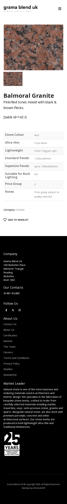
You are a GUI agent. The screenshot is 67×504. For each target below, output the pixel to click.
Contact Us (9, 324)
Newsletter (10, 374)
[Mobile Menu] (61, 9)
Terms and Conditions (16, 358)
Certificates (10, 335)
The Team (9, 346)
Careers (8, 352)
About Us (8, 329)
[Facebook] (6, 310)
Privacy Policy (11, 363)
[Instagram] (20, 310)
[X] (13, 310)
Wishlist (8, 369)
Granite (20, 209)
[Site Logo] (20, 8)
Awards (7, 341)
